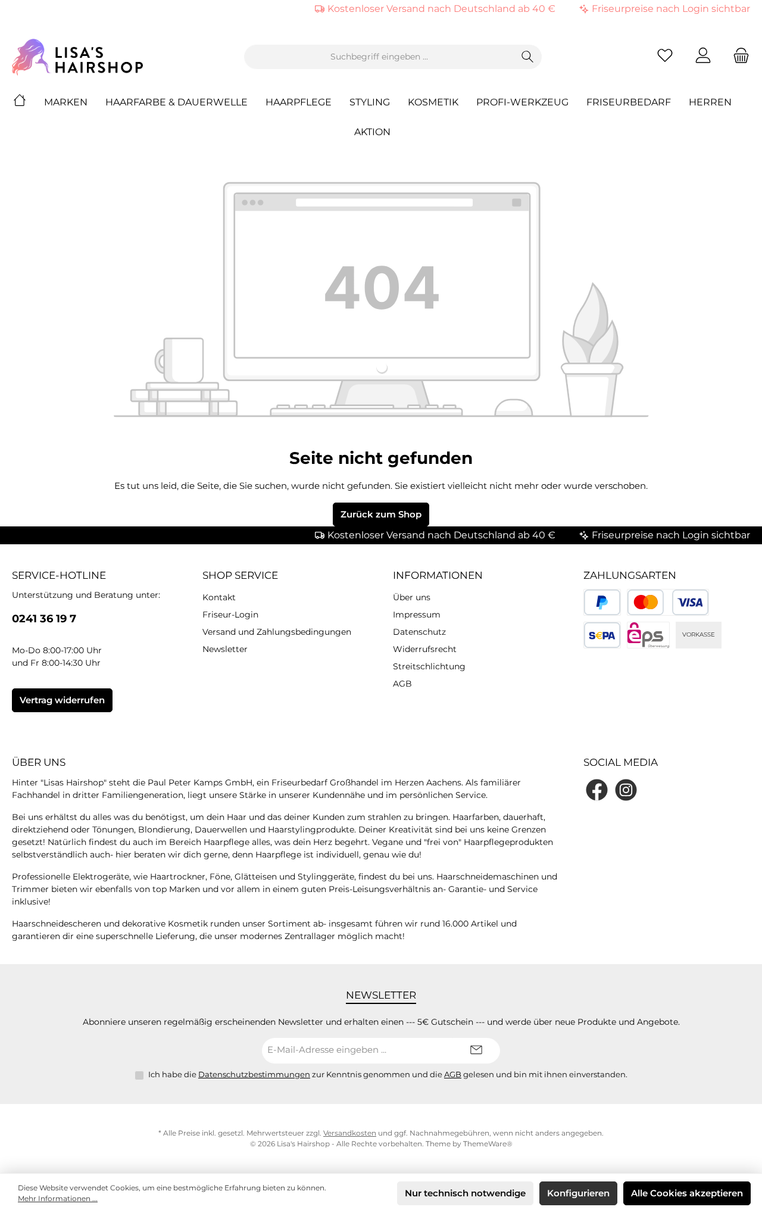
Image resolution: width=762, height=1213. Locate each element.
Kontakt (219, 597)
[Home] (28, 102)
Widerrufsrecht (425, 649)
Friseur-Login (230, 614)
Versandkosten (349, 1132)
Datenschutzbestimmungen (254, 1074)
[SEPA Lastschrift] (602, 635)
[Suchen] (528, 57)
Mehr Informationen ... (58, 1198)
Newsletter (225, 649)
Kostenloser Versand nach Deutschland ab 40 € (441, 8)
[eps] (648, 635)
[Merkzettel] (665, 57)
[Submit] (476, 1051)
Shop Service (240, 575)
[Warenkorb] (737, 57)
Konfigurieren (578, 1193)
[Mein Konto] (703, 57)
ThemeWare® (488, 1143)
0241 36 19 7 (44, 618)
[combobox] (379, 57)
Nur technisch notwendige (465, 1193)
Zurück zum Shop (381, 514)
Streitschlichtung (429, 666)
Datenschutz (419, 631)
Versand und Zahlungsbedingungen (276, 631)
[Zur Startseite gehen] (77, 57)
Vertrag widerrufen (62, 700)
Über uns (411, 597)
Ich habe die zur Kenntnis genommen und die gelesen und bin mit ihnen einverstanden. (387, 1074)
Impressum (417, 614)
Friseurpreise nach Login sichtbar (671, 8)
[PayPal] (602, 602)
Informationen (438, 575)
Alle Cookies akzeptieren (687, 1193)
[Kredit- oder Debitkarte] (668, 602)
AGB (402, 683)
